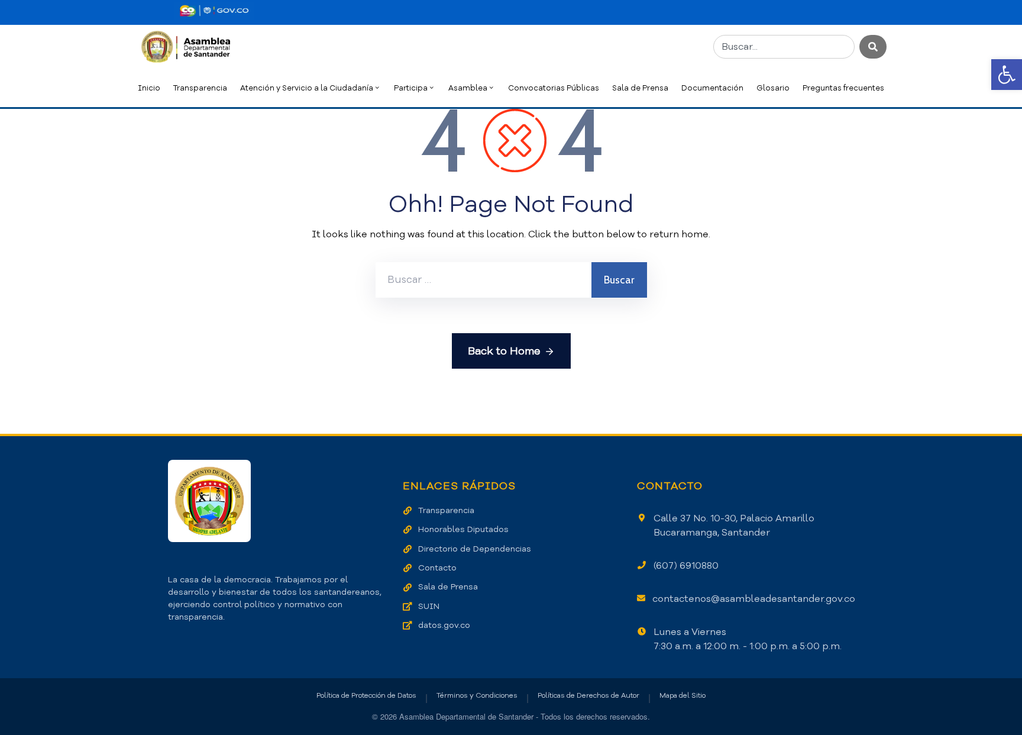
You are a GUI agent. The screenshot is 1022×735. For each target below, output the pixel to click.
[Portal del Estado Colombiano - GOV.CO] (214, 11)
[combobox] (784, 47)
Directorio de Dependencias (474, 549)
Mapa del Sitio (682, 695)
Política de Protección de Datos (366, 695)
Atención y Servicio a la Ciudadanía (306, 88)
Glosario (773, 88)
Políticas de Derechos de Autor (588, 695)
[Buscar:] (483, 280)
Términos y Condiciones (477, 695)
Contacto (437, 567)
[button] (1006, 74)
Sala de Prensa (640, 88)
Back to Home (504, 351)
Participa (411, 88)
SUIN (428, 606)
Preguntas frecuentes (843, 88)
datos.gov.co (444, 625)
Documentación (712, 88)
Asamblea (467, 88)
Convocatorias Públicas (553, 88)
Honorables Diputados (463, 529)
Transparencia (200, 88)
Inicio (149, 88)
